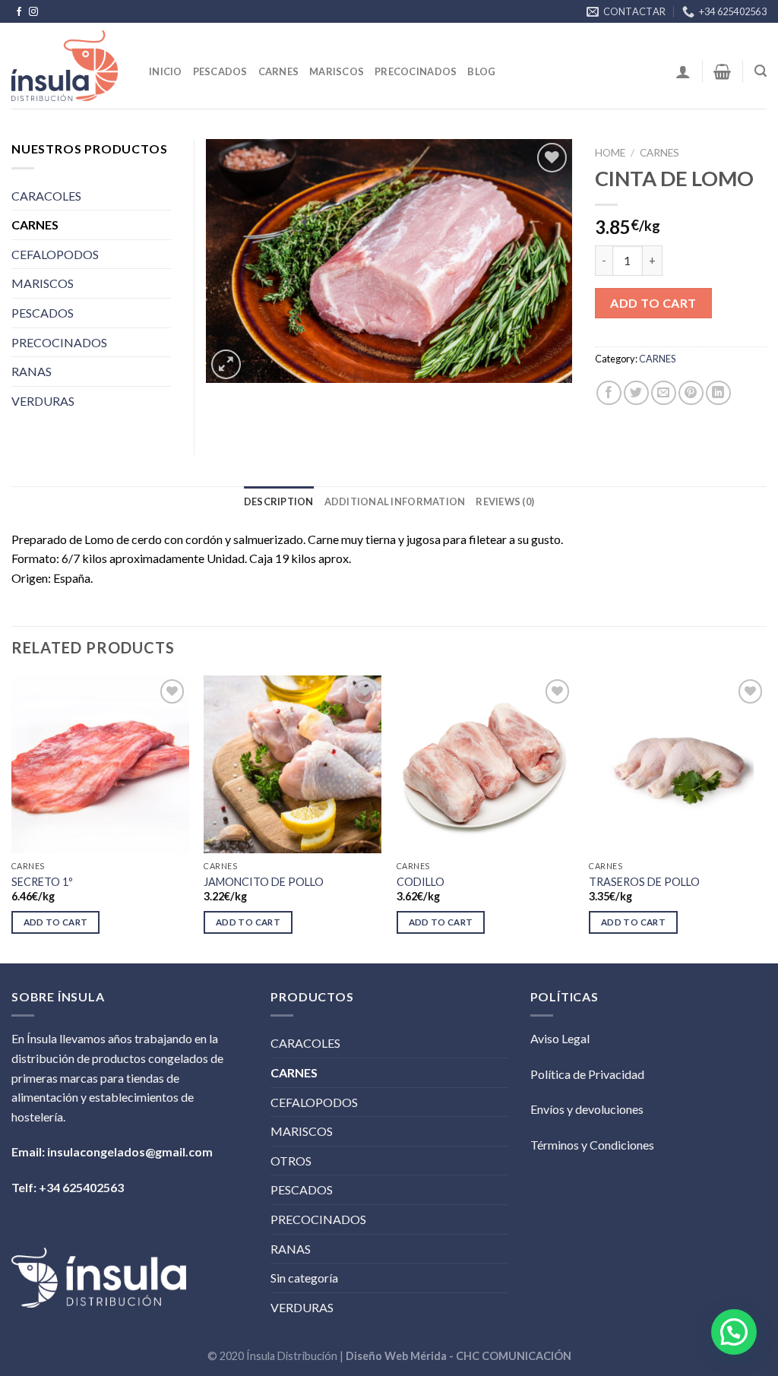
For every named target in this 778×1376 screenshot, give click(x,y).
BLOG (481, 71)
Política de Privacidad (587, 1074)
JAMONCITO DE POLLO (264, 881)
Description (279, 501)
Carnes (278, 71)
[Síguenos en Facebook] (19, 12)
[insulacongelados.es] (68, 66)
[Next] (765, 818)
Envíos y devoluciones (587, 1109)
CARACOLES (46, 195)
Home (610, 153)
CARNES (659, 153)
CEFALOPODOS (55, 254)
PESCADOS (42, 312)
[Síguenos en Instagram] (33, 12)
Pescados (220, 71)
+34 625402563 (81, 1187)
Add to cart (653, 303)
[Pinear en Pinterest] (691, 393)
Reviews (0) (505, 501)
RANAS (31, 371)
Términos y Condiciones (592, 1144)
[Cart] (722, 71)
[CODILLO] (485, 764)
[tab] (279, 501)
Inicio (165, 71)
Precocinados (416, 71)
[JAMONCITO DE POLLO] (292, 764)
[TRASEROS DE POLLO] (678, 764)
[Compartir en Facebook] (608, 393)
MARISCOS (42, 283)
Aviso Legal (560, 1038)
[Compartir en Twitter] (636, 393)
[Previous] (12, 818)
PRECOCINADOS (59, 342)
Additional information (395, 501)
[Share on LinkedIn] (718, 393)
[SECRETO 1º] (100, 764)
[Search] (760, 71)
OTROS (291, 1160)
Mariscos (336, 71)
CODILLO (420, 881)
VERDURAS (42, 401)
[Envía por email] (663, 393)
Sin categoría (304, 1277)
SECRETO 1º (42, 881)
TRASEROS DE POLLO (644, 881)
